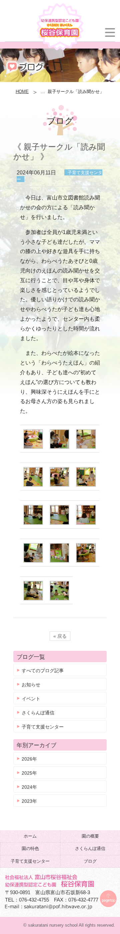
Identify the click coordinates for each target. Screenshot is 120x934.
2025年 (29, 773)
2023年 (29, 801)
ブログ (90, 861)
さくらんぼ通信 (38, 712)
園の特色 (30, 848)
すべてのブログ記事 (43, 670)
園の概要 (90, 836)
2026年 (29, 759)
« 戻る (60, 636)
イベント (31, 698)
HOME (22, 91)
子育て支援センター (43, 726)
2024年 (29, 787)
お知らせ (31, 684)
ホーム (30, 836)
